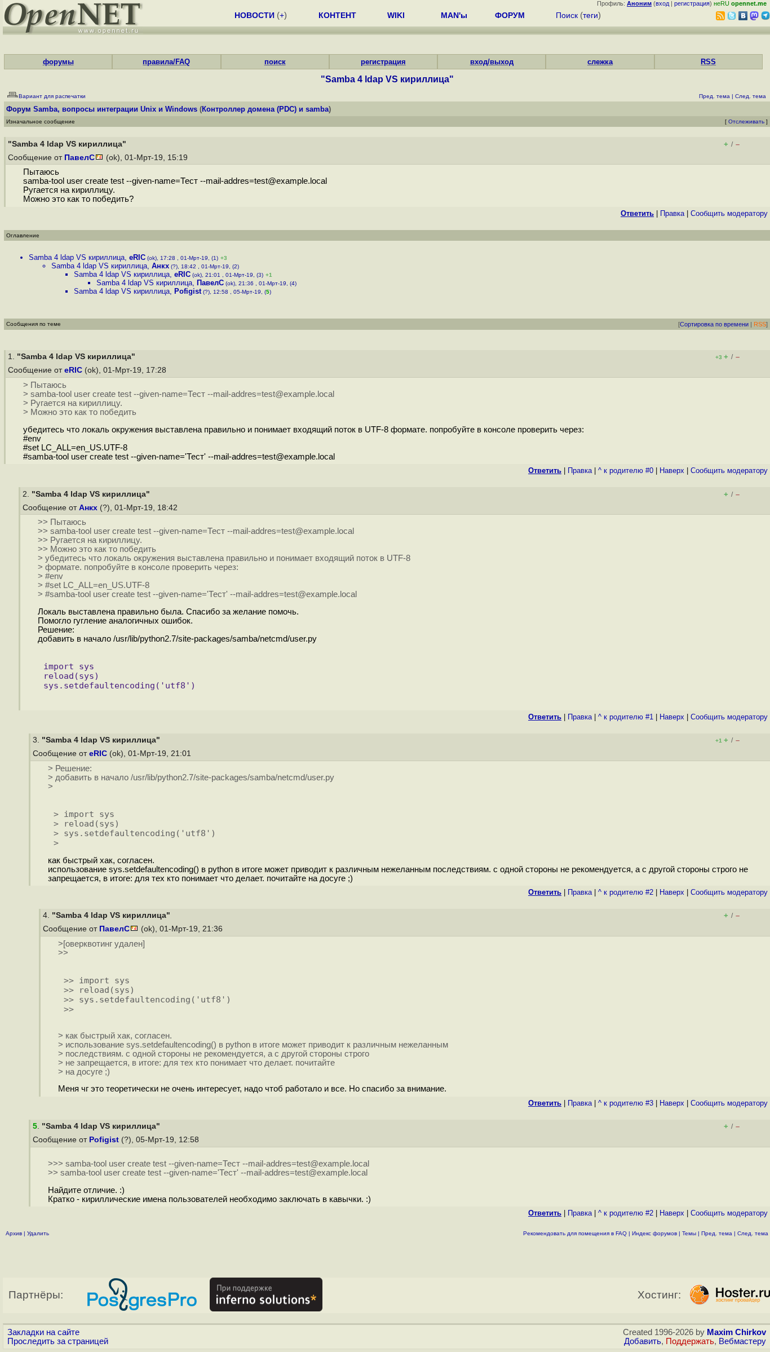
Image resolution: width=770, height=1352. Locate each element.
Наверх (672, 470)
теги (590, 15)
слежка (600, 62)
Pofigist (187, 291)
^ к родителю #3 (625, 1103)
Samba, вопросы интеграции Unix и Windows (115, 109)
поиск (275, 62)
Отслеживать (746, 121)
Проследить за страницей (57, 1341)
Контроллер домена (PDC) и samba (265, 109)
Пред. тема (716, 1233)
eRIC (137, 257)
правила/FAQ (166, 62)
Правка (672, 213)
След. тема (752, 1233)
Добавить (642, 1341)
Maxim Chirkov (736, 1332)
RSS (708, 62)
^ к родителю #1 (625, 717)
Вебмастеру (742, 1341)
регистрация (692, 3)
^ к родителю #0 (625, 470)
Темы (689, 1233)
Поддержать (690, 1341)
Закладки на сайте (43, 1332)
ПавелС (79, 157)
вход (662, 3)
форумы (58, 62)
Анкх (160, 266)
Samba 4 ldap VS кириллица (77, 257)
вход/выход (492, 62)
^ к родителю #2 (625, 892)
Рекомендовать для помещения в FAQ (575, 1233)
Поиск (567, 15)
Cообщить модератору (729, 213)
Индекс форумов (654, 1233)
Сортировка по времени (714, 324)
